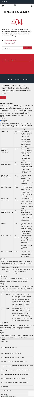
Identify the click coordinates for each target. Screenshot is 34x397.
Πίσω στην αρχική (9, 43)
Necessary (4, 120)
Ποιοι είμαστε (10, 79)
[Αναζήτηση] (31, 6)
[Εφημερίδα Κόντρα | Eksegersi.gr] (17, 6)
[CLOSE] (3, 97)
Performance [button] (3, 275)
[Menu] (3, 6)
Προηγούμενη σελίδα (10, 40)
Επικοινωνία (17, 79)
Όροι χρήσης (25, 79)
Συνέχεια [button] (4, 93)
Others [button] (2, 332)
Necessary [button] (2, 118)
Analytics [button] (2, 283)
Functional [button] (3, 258)
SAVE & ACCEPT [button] (4, 394)
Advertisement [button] (4, 322)
